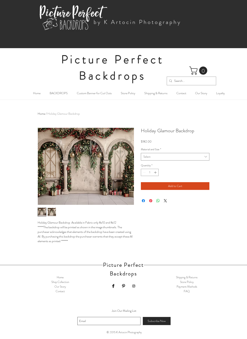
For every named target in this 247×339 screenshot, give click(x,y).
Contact (60, 291)
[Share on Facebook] (143, 200)
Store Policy (187, 282)
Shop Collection (60, 282)
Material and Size (151, 149)
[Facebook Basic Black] (113, 286)
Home (41, 113)
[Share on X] (165, 200)
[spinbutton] (149, 172)
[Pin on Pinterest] (150, 200)
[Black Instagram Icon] (134, 286)
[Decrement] (143, 172)
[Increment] (155, 172)
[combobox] (175, 157)
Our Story (60, 286)
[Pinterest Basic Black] (123, 286)
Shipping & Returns (187, 277)
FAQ (187, 291)
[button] (199, 71)
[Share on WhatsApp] (158, 200)
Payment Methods (187, 286)
